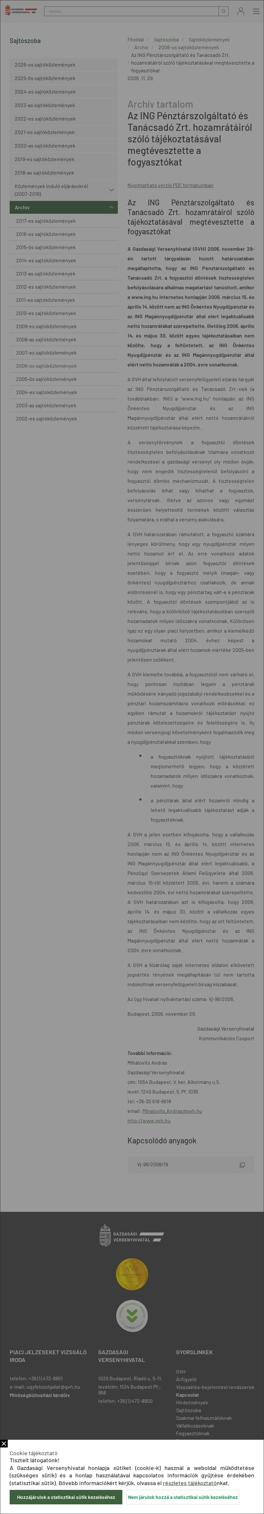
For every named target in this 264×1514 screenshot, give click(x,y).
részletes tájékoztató (190, 1482)
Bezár (4, 1443)
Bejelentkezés (240, 11)
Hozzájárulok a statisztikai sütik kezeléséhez (66, 1497)
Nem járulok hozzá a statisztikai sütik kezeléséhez (183, 1497)
